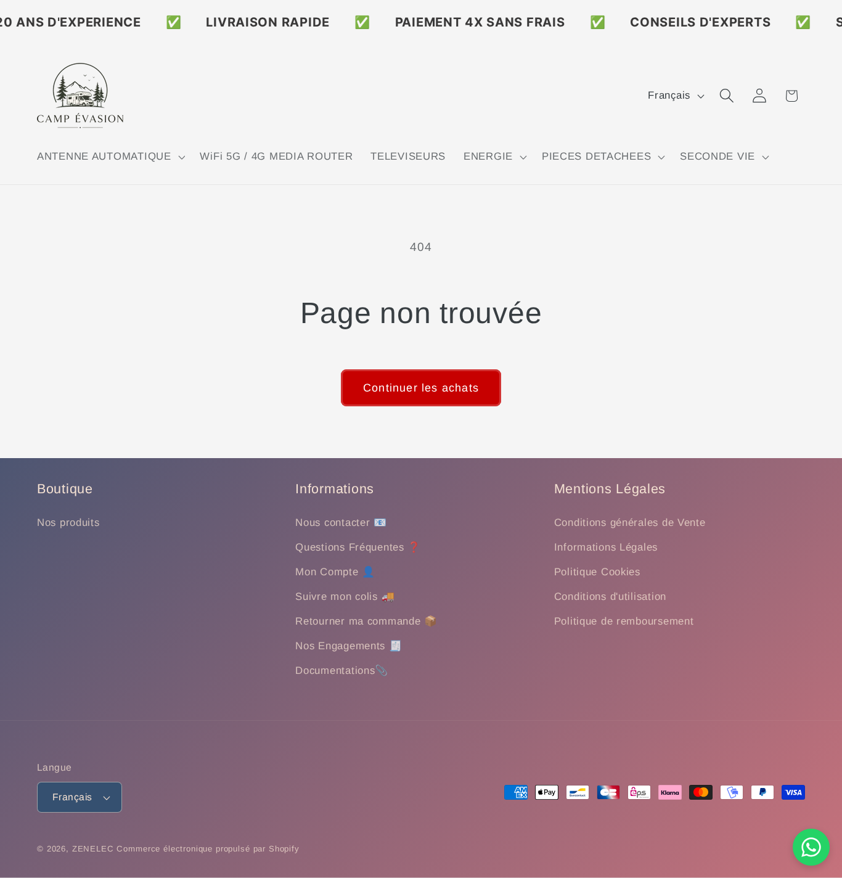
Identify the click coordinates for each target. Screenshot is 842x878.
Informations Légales (606, 548)
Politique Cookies (597, 572)
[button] (109, 157)
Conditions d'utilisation (610, 597)
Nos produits (68, 523)
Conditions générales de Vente (630, 523)
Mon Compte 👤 (335, 572)
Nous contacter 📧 (341, 523)
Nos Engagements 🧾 (348, 646)
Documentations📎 (341, 670)
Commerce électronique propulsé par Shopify (207, 848)
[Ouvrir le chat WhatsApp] (811, 847)
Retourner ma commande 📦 (366, 621)
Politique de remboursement (624, 621)
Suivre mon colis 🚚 (344, 597)
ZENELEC (93, 848)
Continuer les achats (421, 388)
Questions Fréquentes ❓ (358, 548)
